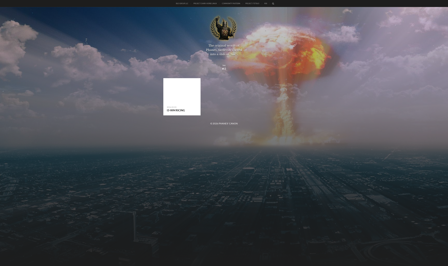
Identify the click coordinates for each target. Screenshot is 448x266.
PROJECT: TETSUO (252, 3)
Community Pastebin (231, 3)
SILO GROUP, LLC (182, 3)
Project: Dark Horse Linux (205, 3)
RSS (265, 3)
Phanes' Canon (228, 123)
